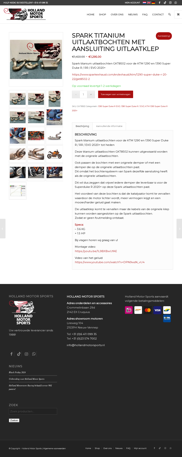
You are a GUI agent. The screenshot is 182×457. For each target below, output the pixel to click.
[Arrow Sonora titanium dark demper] (3, 228)
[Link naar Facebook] (159, 2)
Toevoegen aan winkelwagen (115, 94)
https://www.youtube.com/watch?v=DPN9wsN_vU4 (109, 262)
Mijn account (132, 2)
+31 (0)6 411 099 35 (84, 334)
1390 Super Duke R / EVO (132, 106)
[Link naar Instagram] (170, 2)
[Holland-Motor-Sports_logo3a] (25, 14)
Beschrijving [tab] (82, 126)
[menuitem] (131, 3)
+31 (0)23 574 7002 (84, 338)
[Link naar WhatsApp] (175, 2)
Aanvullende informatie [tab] (109, 126)
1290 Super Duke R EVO (109, 106)
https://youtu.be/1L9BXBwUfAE (96, 251)
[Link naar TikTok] (165, 2)
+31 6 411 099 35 (40, 2)
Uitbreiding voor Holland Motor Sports (26, 378)
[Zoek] (169, 14)
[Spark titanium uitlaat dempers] (179, 228)
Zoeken (14, 420)
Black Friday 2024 (17, 372)
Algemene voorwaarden (54, 448)
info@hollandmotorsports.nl (86, 345)
